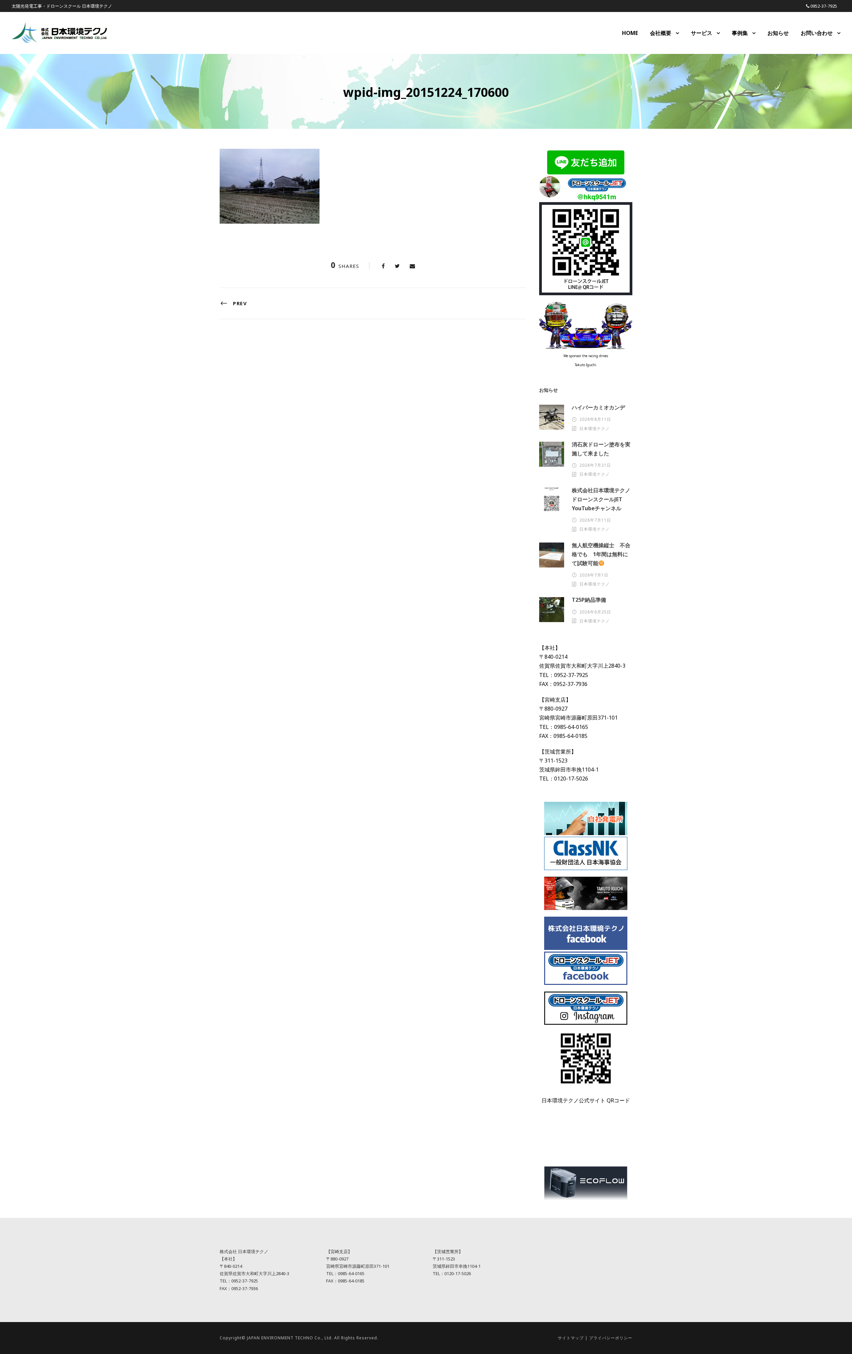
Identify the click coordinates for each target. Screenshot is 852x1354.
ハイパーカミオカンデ (598, 407)
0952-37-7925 (823, 6)
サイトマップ (571, 1338)
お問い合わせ (817, 33)
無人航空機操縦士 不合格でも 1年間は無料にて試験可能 (601, 554)
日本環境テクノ (594, 428)
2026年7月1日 (593, 575)
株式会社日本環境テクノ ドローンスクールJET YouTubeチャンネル (604, 499)
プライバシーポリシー (610, 1338)
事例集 (740, 33)
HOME (630, 33)
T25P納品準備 (589, 599)
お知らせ (778, 33)
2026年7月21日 (595, 465)
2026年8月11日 (595, 419)
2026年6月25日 (595, 612)
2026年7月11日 (595, 520)
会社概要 (660, 33)
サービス (701, 33)
